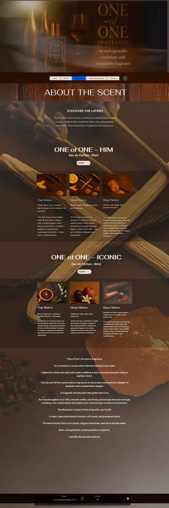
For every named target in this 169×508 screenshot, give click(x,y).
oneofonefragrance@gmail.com (64, 500)
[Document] (128, 498)
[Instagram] (125, 78)
